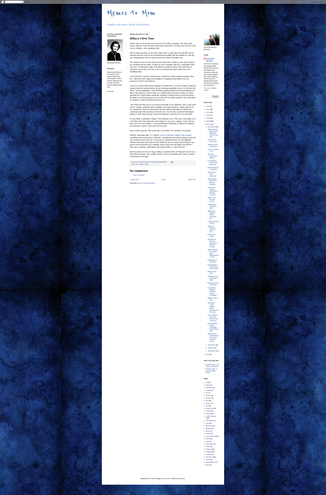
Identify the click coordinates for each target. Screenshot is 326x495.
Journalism (209, 421)
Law (207, 423)
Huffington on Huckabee (212, 261)
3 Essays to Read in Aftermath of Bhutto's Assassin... (213, 191)
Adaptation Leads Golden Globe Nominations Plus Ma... (213, 307)
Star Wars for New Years (212, 140)
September (212, 351)
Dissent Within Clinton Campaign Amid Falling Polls (213, 327)
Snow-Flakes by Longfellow (213, 168)
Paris (207, 441)
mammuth (167, 478)
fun (207, 406)
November (211, 345)
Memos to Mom (131, 13)
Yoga (207, 465)
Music (208, 431)
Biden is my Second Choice (212, 199)
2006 (208, 355)
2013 (208, 106)
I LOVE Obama (211, 416)
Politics (146, 164)
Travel (208, 459)
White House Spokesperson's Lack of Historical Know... (213, 337)
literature (209, 426)
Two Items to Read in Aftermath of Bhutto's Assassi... (213, 243)
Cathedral (209, 388)
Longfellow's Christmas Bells (212, 206)
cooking (208, 390)
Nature (208, 433)
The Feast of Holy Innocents (212, 174)
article (194, 119)
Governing (209, 408)
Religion (209, 452)
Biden (208, 385)
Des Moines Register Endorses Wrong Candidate (212, 291)
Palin (207, 439)
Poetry (208, 446)
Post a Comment (139, 175)
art (206, 382)
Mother (208, 428)
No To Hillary (140, 164)
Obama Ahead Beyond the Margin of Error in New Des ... (213, 133)
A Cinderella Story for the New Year (213, 162)
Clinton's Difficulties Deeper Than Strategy (175, 135)
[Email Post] (171, 162)
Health (208, 411)
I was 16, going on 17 (213, 150)
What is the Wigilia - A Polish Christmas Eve (212, 214)
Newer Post (135, 179)
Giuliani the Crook (211, 235)
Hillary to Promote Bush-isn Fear (212, 229)
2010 (208, 115)
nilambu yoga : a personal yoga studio (211, 370)
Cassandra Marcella (210, 60)
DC (207, 393)
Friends (208, 403)
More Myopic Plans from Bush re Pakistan (212, 181)
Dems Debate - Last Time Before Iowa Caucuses (213, 318)
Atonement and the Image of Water (213, 278)
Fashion (208, 398)
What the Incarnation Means (212, 156)
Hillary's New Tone (212, 272)
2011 (208, 112)
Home (163, 179)
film (207, 401)
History (208, 413)
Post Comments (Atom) (147, 183)
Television (209, 457)
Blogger (182, 478)
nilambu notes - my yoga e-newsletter (212, 365)
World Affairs (210, 462)
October (211, 348)
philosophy (209, 444)
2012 (208, 109)
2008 (208, 121)
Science (208, 454)
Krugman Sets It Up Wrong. (213, 284)
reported (180, 88)
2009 (208, 118)
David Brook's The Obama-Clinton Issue (213, 267)
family (208, 395)
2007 (208, 124)
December (211, 127)
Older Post (191, 179)
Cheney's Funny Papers (213, 222)
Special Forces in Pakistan (213, 145)
